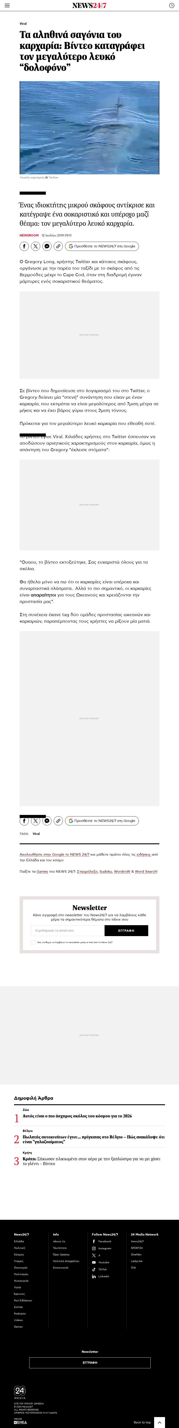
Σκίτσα (18, 1307)
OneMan (136, 1254)
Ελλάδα (19, 1241)
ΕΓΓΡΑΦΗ (90, 1362)
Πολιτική (19, 1248)
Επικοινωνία (60, 1267)
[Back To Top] (159, 1422)
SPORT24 (137, 1248)
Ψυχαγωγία (21, 1280)
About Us (59, 1241)
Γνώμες (18, 1261)
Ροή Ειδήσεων (23, 1300)
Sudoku (106, 871)
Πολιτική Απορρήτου (66, 1261)
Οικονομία (20, 1267)
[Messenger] (47, 246)
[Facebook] (24, 246)
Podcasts (20, 1313)
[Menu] (7, 5)
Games (42, 871)
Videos (18, 1320)
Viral (23, 23)
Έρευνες (19, 1294)
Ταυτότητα (60, 1248)
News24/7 (137, 1241)
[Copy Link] (58, 246)
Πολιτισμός (21, 1274)
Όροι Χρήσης (61, 1254)
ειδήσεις (144, 854)
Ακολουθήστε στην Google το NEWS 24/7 (54, 854)
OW (133, 1267)
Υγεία (17, 1287)
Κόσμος (19, 1254)
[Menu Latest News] (172, 5)
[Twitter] (35, 246)
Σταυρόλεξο (87, 871)
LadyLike (137, 1261)
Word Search (146, 871)
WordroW (122, 871)
